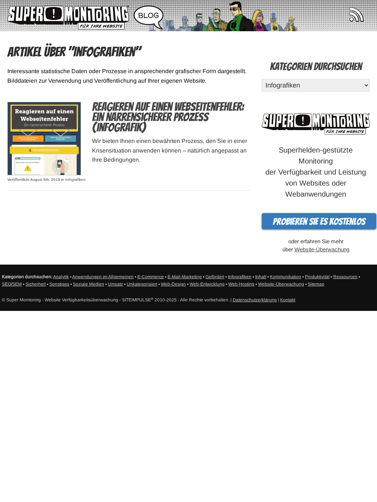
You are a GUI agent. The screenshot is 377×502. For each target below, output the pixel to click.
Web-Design (173, 284)
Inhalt (260, 276)
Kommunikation (285, 276)
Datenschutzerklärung (255, 299)
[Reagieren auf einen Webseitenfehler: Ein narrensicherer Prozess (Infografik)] (44, 138)
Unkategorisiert (142, 284)
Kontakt (287, 299)
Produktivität (317, 276)
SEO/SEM (12, 284)
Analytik (61, 276)
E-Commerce (150, 276)
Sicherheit (35, 284)
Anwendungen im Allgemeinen (103, 276)
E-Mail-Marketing (185, 276)
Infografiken (75, 180)
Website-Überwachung (322, 249)
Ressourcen (345, 276)
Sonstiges (59, 284)
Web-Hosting (241, 284)
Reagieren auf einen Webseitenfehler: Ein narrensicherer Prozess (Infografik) (168, 117)
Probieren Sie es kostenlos (319, 221)
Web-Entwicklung (207, 284)
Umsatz (115, 284)
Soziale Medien (88, 284)
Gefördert (214, 276)
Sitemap (316, 284)
